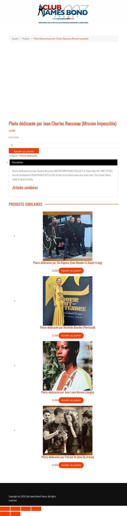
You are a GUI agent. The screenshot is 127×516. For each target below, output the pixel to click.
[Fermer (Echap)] (36, 509)
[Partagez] (26, 509)
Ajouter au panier (24, 151)
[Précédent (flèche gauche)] (5, 514)
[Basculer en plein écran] (15, 509)
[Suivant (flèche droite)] (15, 514)
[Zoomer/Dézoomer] (5, 509)
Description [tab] (17, 162)
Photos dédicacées (29, 155)
